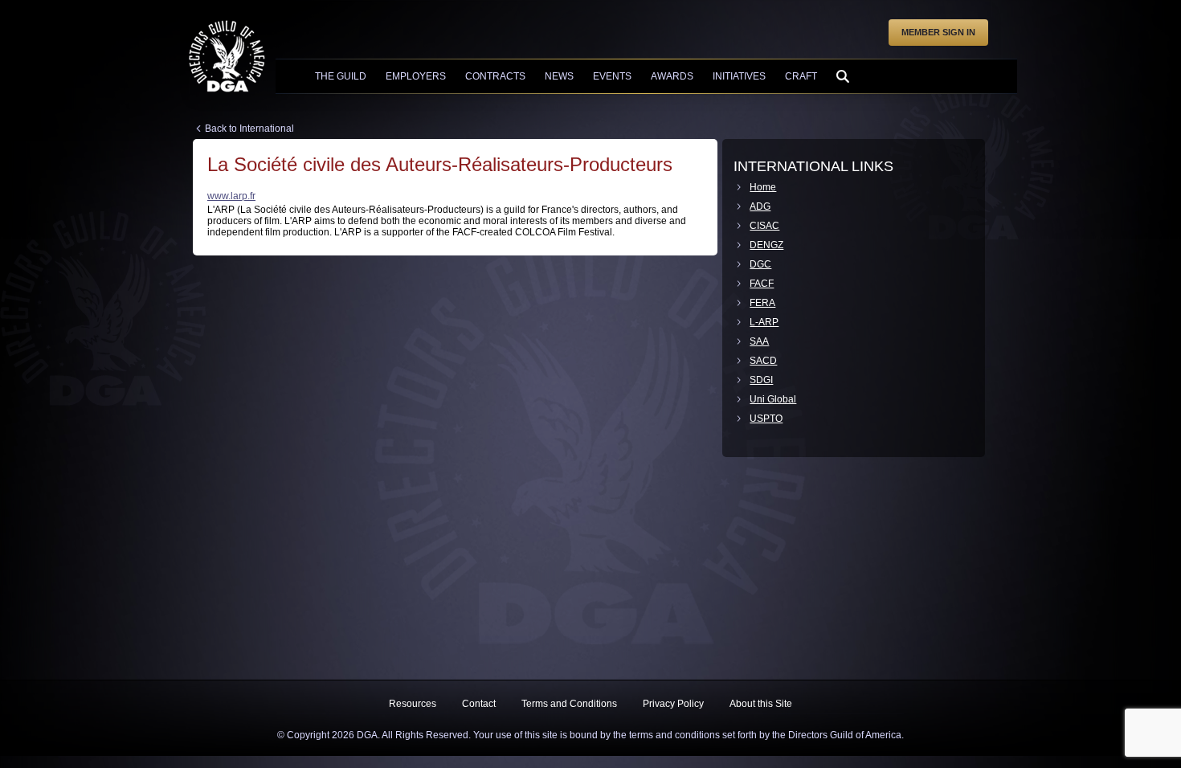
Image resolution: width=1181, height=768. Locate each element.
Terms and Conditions (569, 703)
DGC (760, 264)
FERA (762, 302)
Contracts (495, 76)
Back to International (249, 128)
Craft (801, 76)
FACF (762, 283)
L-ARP (764, 322)
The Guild (340, 76)
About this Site (760, 703)
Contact (479, 703)
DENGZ (766, 245)
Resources (412, 703)
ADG (760, 206)
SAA (759, 341)
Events (612, 76)
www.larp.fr (231, 196)
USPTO (766, 418)
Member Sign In (938, 32)
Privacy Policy (673, 703)
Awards (672, 76)
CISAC (764, 225)
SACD (763, 360)
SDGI (761, 380)
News (559, 76)
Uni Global (773, 399)
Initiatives (739, 76)
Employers (416, 76)
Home (763, 187)
